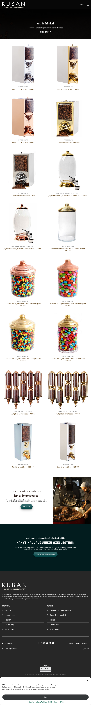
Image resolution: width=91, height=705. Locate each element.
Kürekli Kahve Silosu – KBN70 (23, 142)
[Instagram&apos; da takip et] (41, 643)
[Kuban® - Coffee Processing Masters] (14, 5)
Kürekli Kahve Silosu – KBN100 (68, 467)
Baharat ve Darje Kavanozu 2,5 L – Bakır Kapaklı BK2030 (23, 305)
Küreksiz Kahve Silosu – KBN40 (23, 196)
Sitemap (63, 674)
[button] (87, 680)
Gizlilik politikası (53, 702)
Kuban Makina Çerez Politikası (37, 702)
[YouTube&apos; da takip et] (53, 643)
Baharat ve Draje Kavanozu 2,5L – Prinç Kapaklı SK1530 (67, 360)
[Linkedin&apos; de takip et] (50, 643)
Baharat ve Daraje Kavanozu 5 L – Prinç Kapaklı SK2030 (23, 360)
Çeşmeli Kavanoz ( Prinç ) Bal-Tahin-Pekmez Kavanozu (68, 196)
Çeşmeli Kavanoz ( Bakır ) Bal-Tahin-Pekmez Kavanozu (23, 249)
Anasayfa (31, 28)
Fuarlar (40, 674)
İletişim (56, 674)
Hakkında (48, 674)
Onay (45, 697)
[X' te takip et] (44, 643)
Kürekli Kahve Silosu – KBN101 (23, 467)
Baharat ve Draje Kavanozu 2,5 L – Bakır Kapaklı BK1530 (68, 305)
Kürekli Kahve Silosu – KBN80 (68, 89)
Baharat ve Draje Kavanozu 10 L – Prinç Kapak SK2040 (68, 249)
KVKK (62, 702)
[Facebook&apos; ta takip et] (38, 643)
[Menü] (87, 5)
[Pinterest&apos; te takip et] (47, 643)
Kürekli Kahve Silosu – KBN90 (23, 89)
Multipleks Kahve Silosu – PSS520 (23, 414)
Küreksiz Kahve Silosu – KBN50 (68, 142)
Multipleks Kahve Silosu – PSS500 (68, 414)
